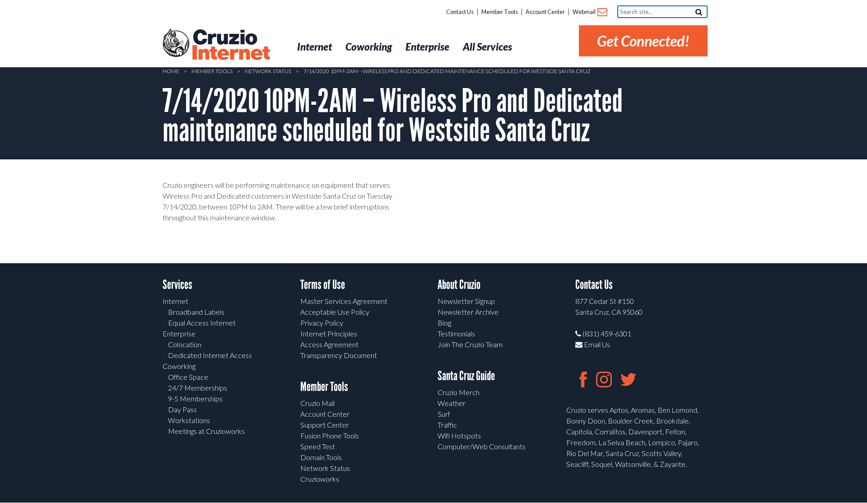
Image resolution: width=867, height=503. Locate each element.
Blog (444, 322)
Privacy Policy (321, 322)
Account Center (545, 11)
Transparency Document (338, 355)
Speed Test (317, 446)
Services (177, 285)
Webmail (585, 11)
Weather (452, 403)
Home (171, 71)
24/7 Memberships (197, 387)
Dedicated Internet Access (210, 355)
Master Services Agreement (343, 301)
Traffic (447, 424)
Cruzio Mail (317, 403)
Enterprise (179, 333)
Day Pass (182, 409)
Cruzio (230, 45)
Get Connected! (643, 41)
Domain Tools (321, 457)
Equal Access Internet (202, 322)
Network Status (268, 71)
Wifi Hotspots (459, 435)
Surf (444, 414)
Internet (175, 301)
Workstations (189, 420)
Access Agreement (329, 344)
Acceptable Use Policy (334, 311)
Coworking (179, 366)
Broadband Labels (196, 311)
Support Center (324, 424)
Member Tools (499, 11)
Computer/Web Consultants (482, 446)
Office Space (188, 377)
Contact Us (460, 11)
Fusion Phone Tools (329, 435)
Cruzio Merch (459, 392)
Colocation (184, 344)
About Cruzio (459, 285)
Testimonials (456, 333)
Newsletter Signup (466, 301)
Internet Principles (328, 333)
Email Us (596, 344)
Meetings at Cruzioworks (206, 431)
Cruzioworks (319, 479)
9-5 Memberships (195, 398)
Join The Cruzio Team (470, 344)
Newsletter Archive (468, 311)
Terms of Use (322, 285)
